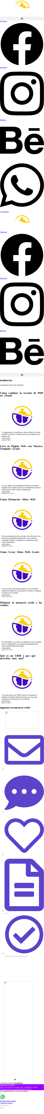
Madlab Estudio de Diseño (28, 1080)
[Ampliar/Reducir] (1, 1105)
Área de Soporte (9, 971)
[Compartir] (5, 1105)
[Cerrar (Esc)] (8, 1105)
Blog (2, 968)
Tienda (3, 979)
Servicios (5, 964)
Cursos (4, 975)
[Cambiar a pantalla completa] (3, 1105)
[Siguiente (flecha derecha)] (3, 1107)
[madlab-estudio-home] (22, 8)
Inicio (3, 960)
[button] (22, 18)
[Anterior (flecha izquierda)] (1, 1107)
